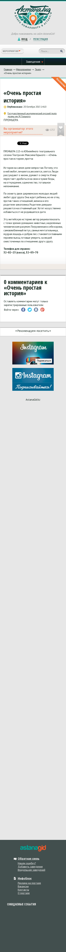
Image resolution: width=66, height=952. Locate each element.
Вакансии (23, 886)
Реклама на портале (29, 883)
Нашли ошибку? (27, 863)
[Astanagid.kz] (33, 17)
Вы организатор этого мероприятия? (18, 130)
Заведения (33, 62)
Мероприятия (23, 69)
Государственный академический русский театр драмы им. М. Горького (32, 115)
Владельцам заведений (31, 870)
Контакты (23, 889)
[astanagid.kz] (33, 848)
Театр (38, 69)
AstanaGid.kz (33, 399)
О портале (24, 893)
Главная (8, 69)
